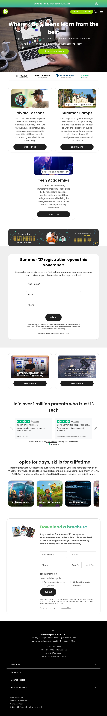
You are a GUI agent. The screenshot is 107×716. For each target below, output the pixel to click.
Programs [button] (16, 672)
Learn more (77, 146)
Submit (53, 317)
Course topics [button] (18, 679)
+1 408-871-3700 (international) (53, 650)
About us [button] (15, 664)
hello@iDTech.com (53, 653)
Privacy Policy (64, 333)
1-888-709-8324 (53, 647)
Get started (30, 146)
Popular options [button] (19, 687)
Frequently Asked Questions (53, 656)
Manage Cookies (18, 704)
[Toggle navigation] (101, 12)
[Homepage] (5, 11)
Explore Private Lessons (53, 51)
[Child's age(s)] (90, 565)
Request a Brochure (81, 11)
